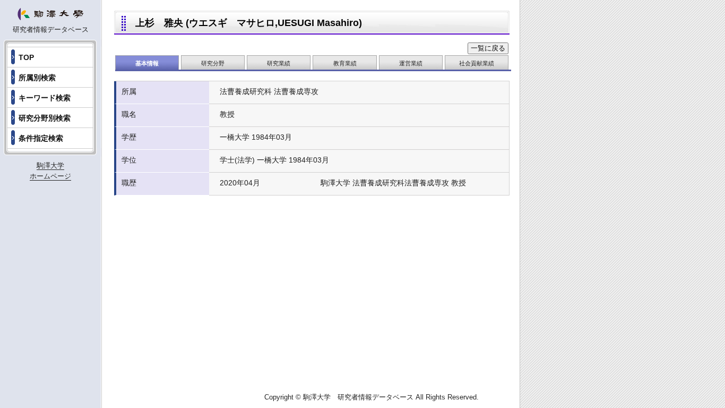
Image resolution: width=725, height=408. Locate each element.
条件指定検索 (41, 138)
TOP (26, 57)
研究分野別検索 (45, 118)
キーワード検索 (45, 98)
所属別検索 (37, 77)
